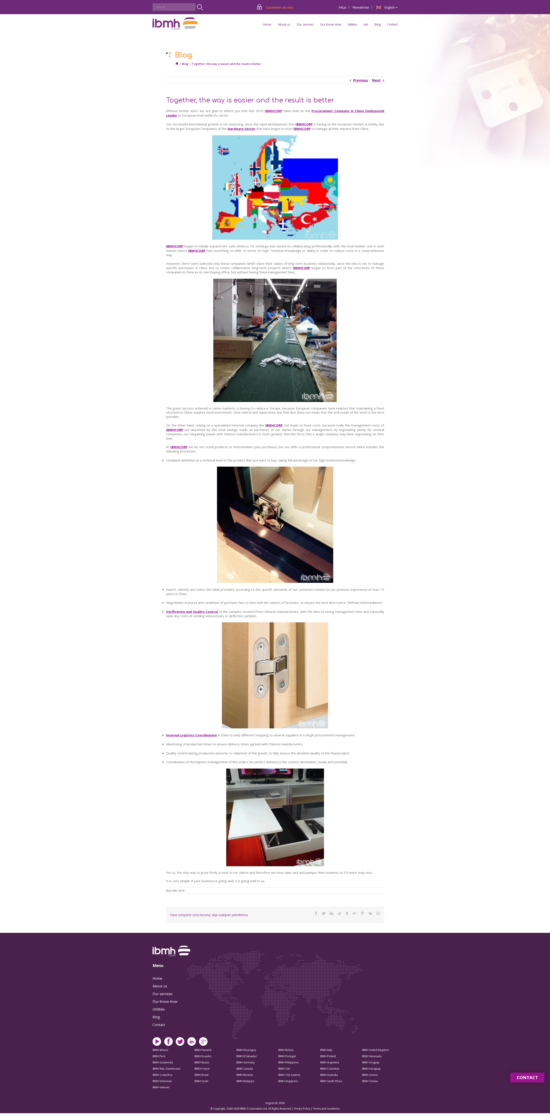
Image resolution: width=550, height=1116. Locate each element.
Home (267, 24)
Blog (377, 24)
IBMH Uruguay (370, 1062)
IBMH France (202, 1068)
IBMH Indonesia (162, 1081)
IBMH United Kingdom (375, 1050)
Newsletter (360, 7)
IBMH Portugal (287, 1056)
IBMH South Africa (331, 1081)
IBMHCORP (273, 111)
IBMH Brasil (201, 1075)
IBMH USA (284, 1068)
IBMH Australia (329, 1075)
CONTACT (527, 1077)
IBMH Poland (328, 1056)
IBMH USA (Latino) (289, 1075)
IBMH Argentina (329, 1062)
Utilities (159, 1009)
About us (160, 986)
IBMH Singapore (288, 1081)
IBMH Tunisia (370, 1081)
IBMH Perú (159, 1056)
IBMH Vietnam (161, 1087)
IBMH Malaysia (245, 1081)
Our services (163, 993)
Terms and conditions (326, 1108)
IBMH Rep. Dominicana (166, 1068)
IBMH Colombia (329, 1068)
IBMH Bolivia (285, 1050)
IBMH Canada (244, 1068)
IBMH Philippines (288, 1062)
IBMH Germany (245, 1062)
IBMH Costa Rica (162, 1075)
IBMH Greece (370, 1075)
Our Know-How (165, 1001)
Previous (360, 80)
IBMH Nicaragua (246, 1050)
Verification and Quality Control (192, 611)
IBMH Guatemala (163, 1062)
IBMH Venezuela (372, 1056)
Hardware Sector (241, 128)
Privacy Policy (302, 1108)
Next (376, 80)
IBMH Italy (326, 1050)
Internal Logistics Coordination (191, 735)
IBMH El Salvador (246, 1056)
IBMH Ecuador (203, 1056)
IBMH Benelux (244, 1075)
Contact (392, 24)
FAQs (343, 7)
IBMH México (160, 1050)
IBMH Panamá (202, 1050)
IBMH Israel (201, 1081)
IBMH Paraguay (371, 1068)
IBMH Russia (201, 1062)
